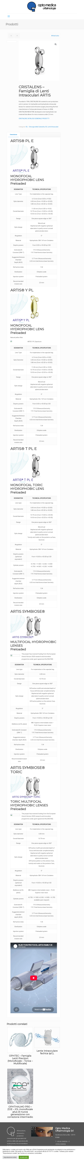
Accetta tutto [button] (24, 1157)
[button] (56, 44)
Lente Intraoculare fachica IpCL (47, 1052)
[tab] (13, 134)
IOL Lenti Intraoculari (51, 127)
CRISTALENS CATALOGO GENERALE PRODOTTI (34, 118)
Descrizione (13, 134)
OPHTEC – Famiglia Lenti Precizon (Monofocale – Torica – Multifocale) (20, 1059)
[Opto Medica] (42, 6)
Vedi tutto (56, 36)
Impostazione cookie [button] (10, 1157)
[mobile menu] (8, 16)
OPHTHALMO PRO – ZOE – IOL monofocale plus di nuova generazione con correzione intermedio (20, 1111)
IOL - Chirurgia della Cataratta (35, 127)
